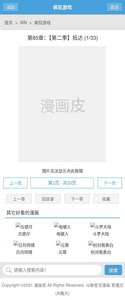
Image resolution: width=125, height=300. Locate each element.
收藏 (106, 199)
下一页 (109, 183)
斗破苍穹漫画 (98, 285)
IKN (23, 22)
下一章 (77, 199)
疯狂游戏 (42, 22)
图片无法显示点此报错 (62, 171)
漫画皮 (40, 285)
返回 (11, 7)
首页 (114, 7)
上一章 (19, 199)
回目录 (48, 199)
